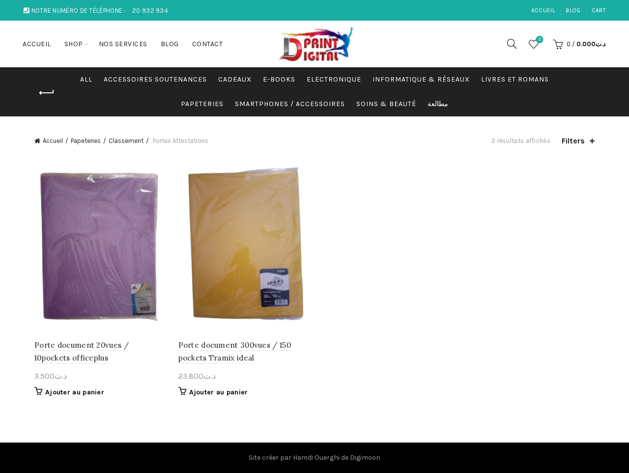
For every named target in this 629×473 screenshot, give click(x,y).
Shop (73, 44)
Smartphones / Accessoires (290, 104)
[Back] (46, 93)
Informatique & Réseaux (421, 79)
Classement (126, 140)
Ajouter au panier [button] (74, 392)
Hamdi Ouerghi (316, 457)
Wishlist (540, 39)
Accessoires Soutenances (155, 79)
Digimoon (365, 457)
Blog (573, 10)
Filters (573, 140)
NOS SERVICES (123, 44)
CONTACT (207, 44)
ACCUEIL (543, 10)
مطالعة (438, 104)
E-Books (279, 79)
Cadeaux (235, 79)
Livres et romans (515, 79)
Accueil (53, 140)
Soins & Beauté (386, 104)
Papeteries (202, 104)
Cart (599, 10)
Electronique (334, 79)
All (86, 79)
